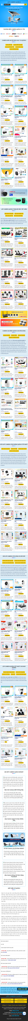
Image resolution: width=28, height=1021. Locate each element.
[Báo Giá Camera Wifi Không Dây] (14, 782)
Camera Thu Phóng (6, 674)
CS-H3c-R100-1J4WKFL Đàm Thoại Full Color (6, 757)
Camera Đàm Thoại (19, 46)
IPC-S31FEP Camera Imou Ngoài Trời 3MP (6, 116)
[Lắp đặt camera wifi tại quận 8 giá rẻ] (25, 33)
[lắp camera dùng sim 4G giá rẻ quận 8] (14, 193)
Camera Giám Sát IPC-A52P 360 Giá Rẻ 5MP (6, 611)
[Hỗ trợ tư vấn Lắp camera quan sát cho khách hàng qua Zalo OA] (24, 1013)
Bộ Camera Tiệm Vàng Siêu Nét (21, 408)
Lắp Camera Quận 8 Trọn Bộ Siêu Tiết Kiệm (14, 209)
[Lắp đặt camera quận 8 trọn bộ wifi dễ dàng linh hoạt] (14, 314)
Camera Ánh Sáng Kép (20, 672)
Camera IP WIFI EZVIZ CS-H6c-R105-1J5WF (7, 367)
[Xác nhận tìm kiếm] (25, 4)
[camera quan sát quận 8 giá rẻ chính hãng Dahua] (14, 33)
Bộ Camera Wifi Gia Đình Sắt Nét (20, 300)
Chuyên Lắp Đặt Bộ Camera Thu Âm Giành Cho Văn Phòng (7, 409)
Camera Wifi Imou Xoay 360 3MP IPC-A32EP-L (6, 180)
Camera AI (13, 674)
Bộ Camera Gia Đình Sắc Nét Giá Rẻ (20, 368)
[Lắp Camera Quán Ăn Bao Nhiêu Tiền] (14, 809)
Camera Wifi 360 (9, 44)
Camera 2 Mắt (14, 335)
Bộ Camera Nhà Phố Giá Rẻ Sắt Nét (21, 611)
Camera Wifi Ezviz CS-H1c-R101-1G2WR (6, 521)
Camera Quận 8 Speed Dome (8, 672)
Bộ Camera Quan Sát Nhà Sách (21, 278)
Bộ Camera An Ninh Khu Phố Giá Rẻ (6, 257)
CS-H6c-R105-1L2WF (12, 960)
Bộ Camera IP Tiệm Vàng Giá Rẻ (6, 238)
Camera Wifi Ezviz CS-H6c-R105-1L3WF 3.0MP (6, 591)
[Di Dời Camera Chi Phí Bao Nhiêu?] (14, 839)
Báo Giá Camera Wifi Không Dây (14, 790)
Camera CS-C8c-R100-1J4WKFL (19, 738)
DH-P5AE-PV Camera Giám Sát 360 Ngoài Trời (7, 137)
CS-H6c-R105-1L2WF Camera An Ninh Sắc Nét (20, 137)
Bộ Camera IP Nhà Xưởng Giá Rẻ (20, 258)
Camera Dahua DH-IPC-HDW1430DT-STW (5, 652)
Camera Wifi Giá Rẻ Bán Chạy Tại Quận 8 (14, 40)
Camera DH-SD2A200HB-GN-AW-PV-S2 (14, 983)
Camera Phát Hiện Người (21, 674)
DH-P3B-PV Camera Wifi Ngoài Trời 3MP (7, 717)
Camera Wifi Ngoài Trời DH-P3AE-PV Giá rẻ (20, 388)
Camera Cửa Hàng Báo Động (8, 562)
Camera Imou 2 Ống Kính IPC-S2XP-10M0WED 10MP (7, 631)
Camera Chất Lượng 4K (14, 450)
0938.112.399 (22, 989)
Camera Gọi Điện (6, 335)
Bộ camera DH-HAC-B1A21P (13, 968)
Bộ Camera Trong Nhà (9, 213)
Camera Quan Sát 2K (22, 448)
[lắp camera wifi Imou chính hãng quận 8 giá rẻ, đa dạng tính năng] (11, 36)
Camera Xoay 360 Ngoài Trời (20, 560)
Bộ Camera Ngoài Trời (19, 213)
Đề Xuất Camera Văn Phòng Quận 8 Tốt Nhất (14, 444)
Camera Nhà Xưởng (20, 1001)
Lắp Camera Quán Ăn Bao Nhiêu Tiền (14, 819)
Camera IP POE (14, 448)
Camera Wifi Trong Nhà (18, 44)
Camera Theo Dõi (21, 335)
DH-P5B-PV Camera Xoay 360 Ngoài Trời (20, 117)
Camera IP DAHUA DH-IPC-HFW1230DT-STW (20, 178)
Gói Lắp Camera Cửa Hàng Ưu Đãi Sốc (14, 556)
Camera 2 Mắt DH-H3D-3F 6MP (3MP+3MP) (7, 479)
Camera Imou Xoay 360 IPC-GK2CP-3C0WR (6, 542)
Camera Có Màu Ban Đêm (14, 337)
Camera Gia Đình (20, 999)
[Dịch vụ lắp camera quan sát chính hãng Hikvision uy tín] (8, 33)
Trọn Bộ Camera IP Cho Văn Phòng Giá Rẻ (20, 480)
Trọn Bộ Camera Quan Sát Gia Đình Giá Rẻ (7, 300)
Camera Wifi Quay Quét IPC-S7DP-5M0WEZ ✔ (6, 697)
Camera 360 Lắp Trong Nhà (8, 560)
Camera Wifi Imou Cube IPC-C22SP (20, 540)
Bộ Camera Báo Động (18, 215)
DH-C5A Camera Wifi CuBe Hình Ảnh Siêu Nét (20, 631)
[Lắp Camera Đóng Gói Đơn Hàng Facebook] (14, 867)
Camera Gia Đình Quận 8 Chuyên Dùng (14, 330)
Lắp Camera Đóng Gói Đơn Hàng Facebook (14, 875)
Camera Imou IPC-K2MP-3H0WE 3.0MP (19, 75)
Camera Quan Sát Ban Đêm (20, 562)
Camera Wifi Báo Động (14, 49)
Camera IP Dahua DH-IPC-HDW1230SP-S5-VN (20, 652)
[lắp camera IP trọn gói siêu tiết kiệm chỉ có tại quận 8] (14, 323)
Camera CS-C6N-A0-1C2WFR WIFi (20, 521)
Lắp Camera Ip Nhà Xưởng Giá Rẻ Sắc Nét (21, 718)
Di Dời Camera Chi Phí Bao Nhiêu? (14, 848)
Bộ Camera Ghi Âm (9, 215)
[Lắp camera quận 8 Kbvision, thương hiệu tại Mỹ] (2, 33)
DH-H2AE (5, 952)
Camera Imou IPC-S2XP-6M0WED (5, 431)
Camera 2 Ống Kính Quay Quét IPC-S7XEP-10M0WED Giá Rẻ (7, 96)
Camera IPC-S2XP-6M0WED (8, 975)
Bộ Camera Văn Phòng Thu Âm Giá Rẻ (21, 239)
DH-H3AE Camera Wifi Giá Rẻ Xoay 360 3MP (7, 389)
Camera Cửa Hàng (7, 1001)
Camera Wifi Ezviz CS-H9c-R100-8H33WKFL (20, 96)
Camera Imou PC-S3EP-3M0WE (21, 429)
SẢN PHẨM (6, 4)
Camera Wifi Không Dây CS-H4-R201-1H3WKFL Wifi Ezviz (7, 500)
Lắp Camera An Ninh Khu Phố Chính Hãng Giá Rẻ (7, 738)
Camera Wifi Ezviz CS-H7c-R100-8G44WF (20, 590)
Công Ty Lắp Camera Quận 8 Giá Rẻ (14, 1018)
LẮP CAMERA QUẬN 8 (14, 2)
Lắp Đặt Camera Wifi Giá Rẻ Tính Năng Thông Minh (20, 500)
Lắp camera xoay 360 (6, 448)
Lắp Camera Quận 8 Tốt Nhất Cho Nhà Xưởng (14, 667)
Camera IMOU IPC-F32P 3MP (6, 74)
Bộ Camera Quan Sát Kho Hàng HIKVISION (7, 279)
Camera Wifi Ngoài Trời (9, 46)
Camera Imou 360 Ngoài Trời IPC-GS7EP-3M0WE (20, 759)
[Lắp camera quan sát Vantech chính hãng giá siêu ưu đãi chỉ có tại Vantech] (19, 33)
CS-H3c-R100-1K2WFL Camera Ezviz (21, 157)
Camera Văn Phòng (7, 999)
